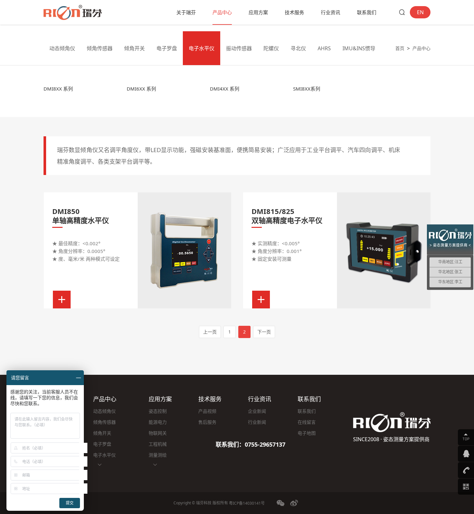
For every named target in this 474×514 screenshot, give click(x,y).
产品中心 (222, 12)
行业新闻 (257, 422)
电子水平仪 (201, 48)
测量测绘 (158, 455)
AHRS (324, 48)
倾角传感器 (100, 48)
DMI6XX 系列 (141, 88)
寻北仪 (298, 48)
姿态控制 (158, 411)
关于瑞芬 (186, 12)
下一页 (264, 332)
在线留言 (307, 422)
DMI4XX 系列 (224, 88)
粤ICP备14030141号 (247, 503)
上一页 (210, 332)
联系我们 (366, 12)
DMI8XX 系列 (58, 88)
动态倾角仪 (62, 48)
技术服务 (294, 12)
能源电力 (158, 422)
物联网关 (158, 433)
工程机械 (158, 444)
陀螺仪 (271, 48)
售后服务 (207, 422)
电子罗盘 (166, 48)
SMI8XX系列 (306, 88)
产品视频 (207, 411)
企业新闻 (257, 411)
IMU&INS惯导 (358, 48)
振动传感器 (239, 48)
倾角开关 (134, 48)
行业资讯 (330, 12)
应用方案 (258, 12)
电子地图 (307, 433)
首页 (399, 48)
